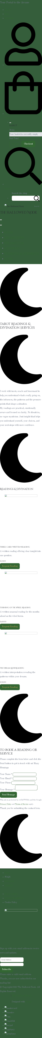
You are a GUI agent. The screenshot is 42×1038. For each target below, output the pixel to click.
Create (28, 1002)
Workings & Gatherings (22, 253)
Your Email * (6, 778)
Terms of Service (21, 804)
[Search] (37, 198)
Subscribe (6, 969)
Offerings (12, 248)
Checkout (28, 144)
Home (9, 232)
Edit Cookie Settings (21, 996)
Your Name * (6, 774)
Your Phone (5, 783)
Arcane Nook (14, 237)
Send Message (8, 795)
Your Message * (7, 790)
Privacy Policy (5, 804)
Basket (15, 144)
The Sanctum (14, 243)
